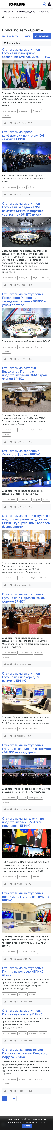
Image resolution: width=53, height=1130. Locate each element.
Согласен (27, 1126)
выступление (26, 347)
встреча (24, 578)
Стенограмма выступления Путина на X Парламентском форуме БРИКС (23, 597)
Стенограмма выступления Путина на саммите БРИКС (22, 1012)
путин (36, 278)
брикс (7, 115)
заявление (25, 877)
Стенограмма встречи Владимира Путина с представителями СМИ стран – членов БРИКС (25, 373)
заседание (25, 111)
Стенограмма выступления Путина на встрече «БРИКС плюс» (23, 971)
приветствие (26, 1079)
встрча (23, 430)
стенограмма (10, 111)
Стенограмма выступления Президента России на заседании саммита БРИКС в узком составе (24, 299)
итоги (23, 187)
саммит (37, 111)
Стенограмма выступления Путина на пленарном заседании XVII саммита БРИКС (26, 53)
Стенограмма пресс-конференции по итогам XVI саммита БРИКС (23, 135)
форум (37, 499)
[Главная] (3, 17)
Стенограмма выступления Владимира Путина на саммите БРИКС (26, 896)
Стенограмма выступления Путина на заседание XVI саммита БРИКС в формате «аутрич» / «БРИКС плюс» (22, 209)
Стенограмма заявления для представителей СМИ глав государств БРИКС (24, 822)
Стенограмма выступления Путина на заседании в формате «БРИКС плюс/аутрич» (26, 748)
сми (42, 430)
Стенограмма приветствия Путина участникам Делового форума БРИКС (24, 1053)
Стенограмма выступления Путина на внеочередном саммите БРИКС (22, 677)
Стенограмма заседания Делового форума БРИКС (21, 452)
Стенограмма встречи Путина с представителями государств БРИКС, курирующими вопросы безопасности (26, 521)
